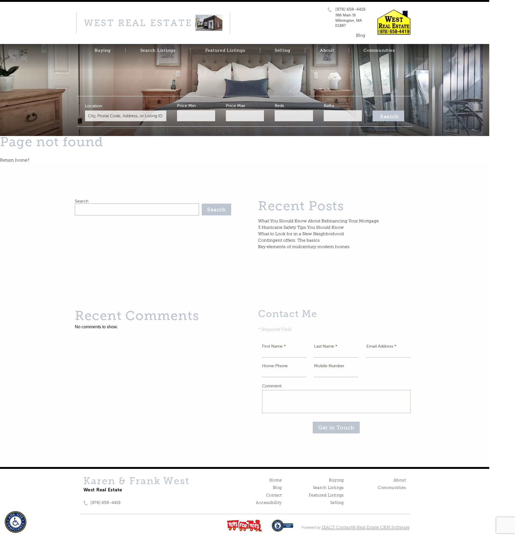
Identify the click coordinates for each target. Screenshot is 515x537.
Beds (279, 105)
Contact (274, 495)
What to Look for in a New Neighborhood (301, 233)
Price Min (186, 105)
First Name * (274, 346)
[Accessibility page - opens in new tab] (282, 528)
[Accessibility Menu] (15, 522)
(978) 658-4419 (350, 9)
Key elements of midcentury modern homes (304, 246)
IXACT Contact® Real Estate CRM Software (366, 527)
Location (93, 105)
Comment (271, 385)
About (327, 50)
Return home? (14, 160)
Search (81, 201)
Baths (329, 105)
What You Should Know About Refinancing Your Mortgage (318, 220)
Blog (277, 487)
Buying (102, 50)
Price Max (235, 105)
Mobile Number (329, 365)
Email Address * (381, 346)
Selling (282, 50)
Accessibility (269, 502)
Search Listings (158, 50)
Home (275, 480)
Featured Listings (225, 50)
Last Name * (325, 346)
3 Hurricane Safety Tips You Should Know (301, 227)
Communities (379, 50)
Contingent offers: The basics (289, 240)
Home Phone (275, 365)
